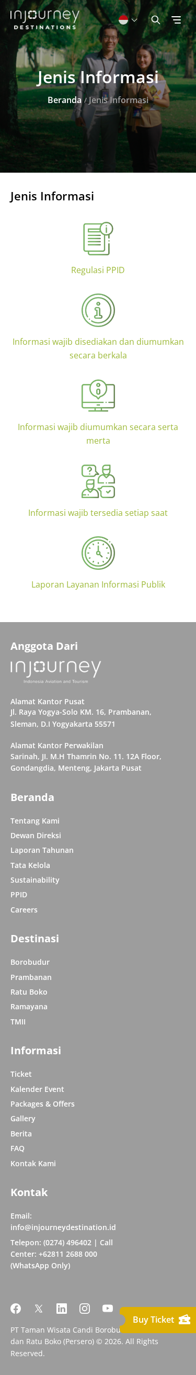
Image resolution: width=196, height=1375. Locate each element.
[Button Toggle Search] (155, 19)
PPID (18, 894)
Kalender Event (37, 1089)
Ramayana (29, 1006)
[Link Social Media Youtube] (107, 1308)
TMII (18, 1022)
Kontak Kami (33, 1163)
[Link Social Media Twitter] (38, 1308)
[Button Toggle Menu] (176, 19)
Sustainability (35, 880)
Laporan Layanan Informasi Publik (98, 584)
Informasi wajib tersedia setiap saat (98, 513)
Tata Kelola (30, 865)
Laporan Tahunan (42, 850)
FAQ (17, 1148)
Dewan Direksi (35, 835)
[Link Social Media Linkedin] (61, 1308)
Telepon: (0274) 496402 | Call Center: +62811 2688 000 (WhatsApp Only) (61, 1254)
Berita (21, 1134)
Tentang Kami (35, 821)
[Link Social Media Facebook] (15, 1308)
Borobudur (30, 962)
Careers (24, 910)
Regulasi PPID (98, 270)
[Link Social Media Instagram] (84, 1308)
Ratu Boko (29, 992)
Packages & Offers (42, 1104)
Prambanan (31, 977)
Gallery (23, 1118)
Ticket (21, 1074)
